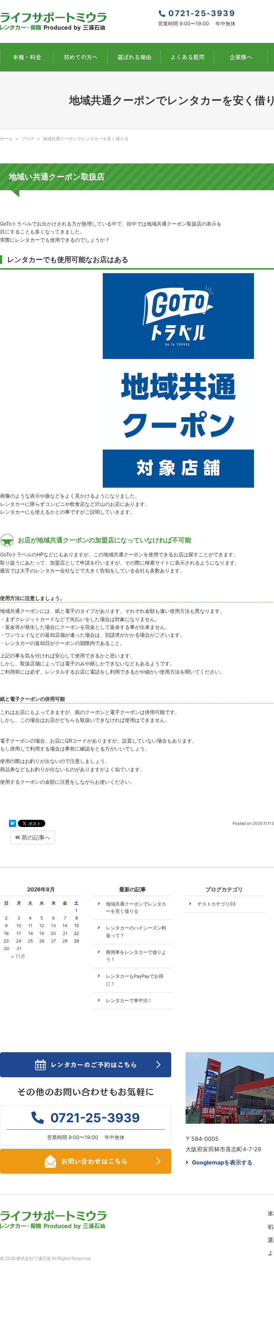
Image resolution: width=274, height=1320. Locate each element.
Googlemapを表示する (222, 1162)
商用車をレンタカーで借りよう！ (136, 956)
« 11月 (18, 956)
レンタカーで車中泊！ (129, 1000)
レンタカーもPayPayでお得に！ (134, 980)
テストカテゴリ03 (216, 904)
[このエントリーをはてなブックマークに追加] (12, 823)
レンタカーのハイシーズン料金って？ (136, 931)
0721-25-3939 (201, 13)
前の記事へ (35, 837)
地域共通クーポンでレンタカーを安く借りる (136, 907)
